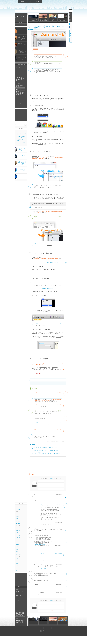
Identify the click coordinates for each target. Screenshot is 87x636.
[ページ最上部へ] (70, 39)
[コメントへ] (70, 36)
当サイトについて (30, 627)
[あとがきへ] (70, 33)
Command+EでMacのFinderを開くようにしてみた (51, 262)
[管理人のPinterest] (70, 20)
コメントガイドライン (50, 478)
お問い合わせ (38, 1)
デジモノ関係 (18, 554)
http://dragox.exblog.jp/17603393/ (40, 544)
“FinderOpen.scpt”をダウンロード (48, 288)
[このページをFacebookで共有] (70, 27)
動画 (17, 551)
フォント (17, 532)
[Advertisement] (21, 115)
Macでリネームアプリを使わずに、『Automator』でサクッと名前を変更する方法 (47, 453)
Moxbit (30, 6)
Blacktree (48, 274)
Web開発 (17, 528)
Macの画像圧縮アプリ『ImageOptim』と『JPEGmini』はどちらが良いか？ (46, 447)
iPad (17, 518)
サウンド (17, 546)
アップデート (18, 509)
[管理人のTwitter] (70, 17)
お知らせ (30, 1)
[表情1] (34, 483)
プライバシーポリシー (39, 627)
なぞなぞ (17, 565)
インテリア (18, 535)
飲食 (17, 561)
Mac (17, 513)
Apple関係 (18, 521)
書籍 (17, 560)
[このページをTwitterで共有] (70, 24)
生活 (17, 563)
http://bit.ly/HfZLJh (44, 568)
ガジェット (18, 547)
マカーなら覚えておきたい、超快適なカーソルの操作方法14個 (44, 452)
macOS (30, 29)
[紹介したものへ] (70, 31)
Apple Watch (18, 523)
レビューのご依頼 (47, 627)
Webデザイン (18, 527)
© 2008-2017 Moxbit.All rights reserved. (41, 631)
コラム (17, 570)
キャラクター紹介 (58, 5)
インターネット (18, 537)
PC (16, 542)
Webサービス (18, 530)
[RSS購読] (70, 14)
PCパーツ (17, 544)
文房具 (17, 558)
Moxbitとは (22, 1)
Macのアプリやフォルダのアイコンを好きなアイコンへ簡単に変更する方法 (46, 450)
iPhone (17, 516)
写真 (17, 549)
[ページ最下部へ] (70, 41)
